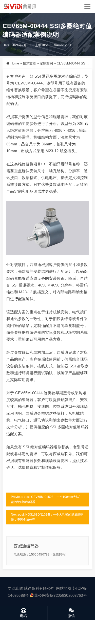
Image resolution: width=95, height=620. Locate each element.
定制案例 (46, 63)
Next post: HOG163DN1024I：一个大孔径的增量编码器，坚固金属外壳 (47, 517)
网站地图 (63, 588)
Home (14, 63)
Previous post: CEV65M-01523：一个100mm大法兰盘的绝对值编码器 (46, 499)
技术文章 (29, 63)
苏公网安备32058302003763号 (60, 595)
